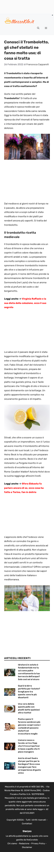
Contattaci (27, 823)
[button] (38, 28)
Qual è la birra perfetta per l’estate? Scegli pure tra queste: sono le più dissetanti (29, 692)
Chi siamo (12, 843)
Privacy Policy (38, 843)
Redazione (24, 843)
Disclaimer (27, 847)
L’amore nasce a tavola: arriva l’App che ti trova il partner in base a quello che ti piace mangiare (29, 746)
